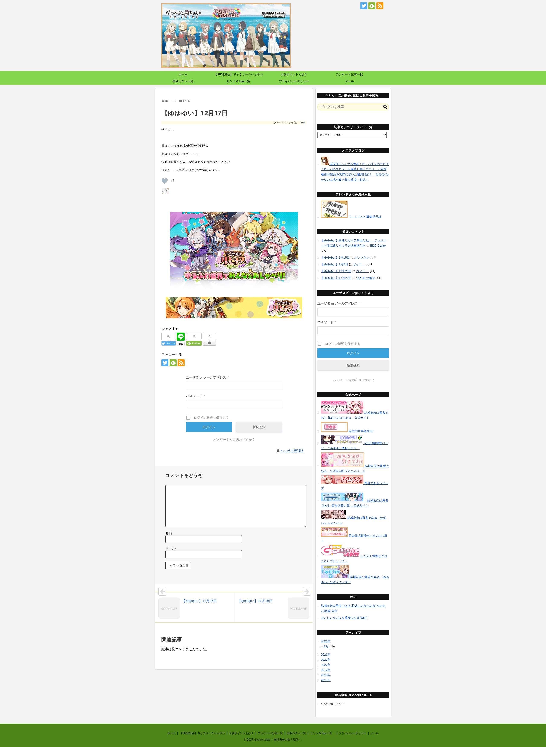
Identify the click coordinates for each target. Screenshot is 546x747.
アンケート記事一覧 (349, 74)
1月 (326, 646)
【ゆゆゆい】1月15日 (335, 257)
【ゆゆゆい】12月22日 (336, 278)
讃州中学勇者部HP (360, 431)
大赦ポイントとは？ (293, 74)
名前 (168, 533)
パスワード (195, 396)
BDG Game (378, 245)
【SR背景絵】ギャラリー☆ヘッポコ (238, 74)
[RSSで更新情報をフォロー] (379, 5)
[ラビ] (165, 191)
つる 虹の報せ (365, 278)
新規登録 (259, 427)
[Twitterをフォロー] (363, 5)
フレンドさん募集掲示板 (364, 216)
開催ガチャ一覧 (183, 81)
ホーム (183, 74)
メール (349, 81)
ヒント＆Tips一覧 (240, 81)
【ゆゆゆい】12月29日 (336, 271)
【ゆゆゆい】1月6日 (334, 264)
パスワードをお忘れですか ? (233, 439)
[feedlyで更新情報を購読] (371, 5)
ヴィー (359, 264)
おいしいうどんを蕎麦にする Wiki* (344, 617)
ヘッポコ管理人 (292, 451)
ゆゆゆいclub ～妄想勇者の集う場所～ (277, 739)
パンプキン (361, 257)
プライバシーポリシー (294, 81)
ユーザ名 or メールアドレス (207, 377)
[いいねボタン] (164, 181)
